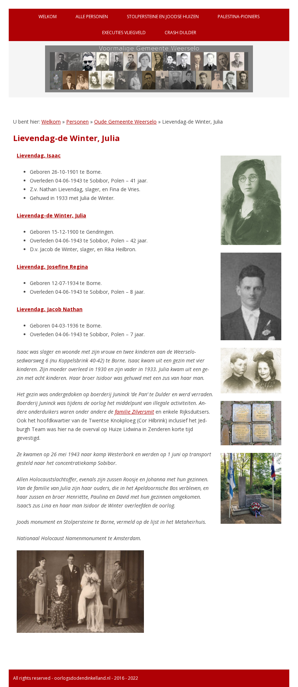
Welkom (48, 16)
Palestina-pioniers (238, 16)
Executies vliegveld (124, 32)
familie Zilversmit (134, 411)
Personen (77, 121)
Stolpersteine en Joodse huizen (163, 16)
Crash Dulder (180, 32)
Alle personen (92, 16)
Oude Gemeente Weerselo (125, 121)
